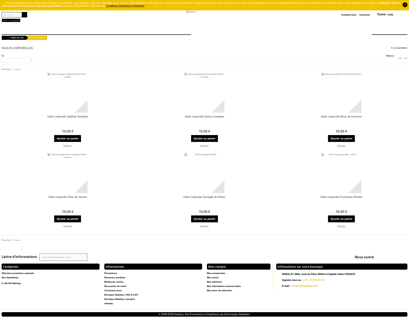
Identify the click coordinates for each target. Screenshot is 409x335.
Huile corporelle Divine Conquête (204, 116)
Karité (53, 30)
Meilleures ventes (113, 281)
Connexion (364, 15)
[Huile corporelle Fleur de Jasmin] (68, 173)
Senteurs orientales (128, 30)
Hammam (98, 30)
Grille (400, 58)
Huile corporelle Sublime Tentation (67, 116)
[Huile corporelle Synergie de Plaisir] (204, 173)
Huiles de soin (16, 30)
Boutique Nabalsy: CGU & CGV (121, 294)
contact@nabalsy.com (304, 285)
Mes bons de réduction (219, 290)
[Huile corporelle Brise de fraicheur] (341, 93)
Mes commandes (216, 273)
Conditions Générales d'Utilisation (125, 5)
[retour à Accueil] (5, 38)
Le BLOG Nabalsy (11, 283)
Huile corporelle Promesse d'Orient (341, 197)
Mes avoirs (213, 277)
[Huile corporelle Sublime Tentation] (68, 93)
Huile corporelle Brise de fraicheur (341, 116)
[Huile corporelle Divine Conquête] (204, 93)
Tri (3, 56)
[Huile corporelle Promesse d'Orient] (341, 173)
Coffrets (181, 30)
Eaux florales (75, 30)
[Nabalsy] (205, 18)
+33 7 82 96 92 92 (313, 279)
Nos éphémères (10, 277)
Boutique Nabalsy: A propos (119, 299)
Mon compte (217, 267)
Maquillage (160, 30)
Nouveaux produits (114, 277)
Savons (38, 30)
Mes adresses (214, 281)
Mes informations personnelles (224, 286)
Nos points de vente (115, 286)
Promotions (110, 273)
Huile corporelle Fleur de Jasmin (67, 197)
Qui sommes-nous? (389, 30)
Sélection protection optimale (18, 273)
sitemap (108, 303)
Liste (405, 58)
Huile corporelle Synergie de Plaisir (204, 197)
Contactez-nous (348, 15)
